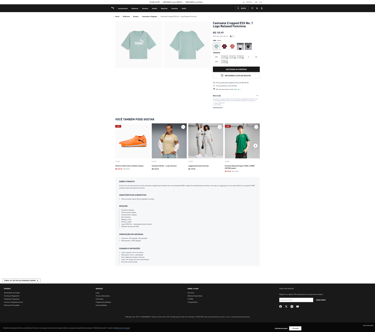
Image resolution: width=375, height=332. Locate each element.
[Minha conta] (262, 8)
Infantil (154, 8)
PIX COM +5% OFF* (155, 2)
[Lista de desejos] (252, 8)
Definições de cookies (281, 328)
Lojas (260, 2)
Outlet (184, 8)
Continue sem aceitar (368, 325)
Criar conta (321, 300)
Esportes (164, 8)
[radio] (216, 46)
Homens (145, 8)
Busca (243, 8)
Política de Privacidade (122, 328)
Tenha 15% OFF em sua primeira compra (20, 280)
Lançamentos (123, 8)
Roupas (135, 16)
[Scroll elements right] (255, 146)
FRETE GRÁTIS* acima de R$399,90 (172, 2)
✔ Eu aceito (295, 328)
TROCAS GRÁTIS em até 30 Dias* (194, 2)
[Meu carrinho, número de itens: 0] (257, 8)
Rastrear (249, 2)
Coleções (174, 8)
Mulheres (135, 8)
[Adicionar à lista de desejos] (147, 127)
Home (117, 16)
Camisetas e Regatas (149, 16)
